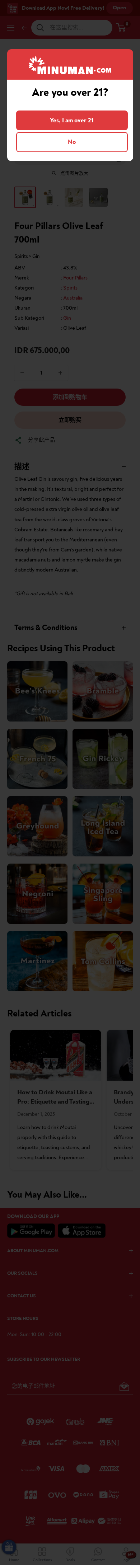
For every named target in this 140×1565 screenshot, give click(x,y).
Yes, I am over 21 (72, 120)
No (72, 142)
